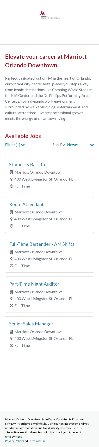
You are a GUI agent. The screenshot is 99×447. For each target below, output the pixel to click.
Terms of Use (37, 441)
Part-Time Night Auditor (34, 284)
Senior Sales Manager (31, 323)
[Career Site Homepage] (49, 24)
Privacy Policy (14, 441)
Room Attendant (26, 204)
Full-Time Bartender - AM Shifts (41, 244)
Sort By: (59, 145)
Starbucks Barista (27, 164)
